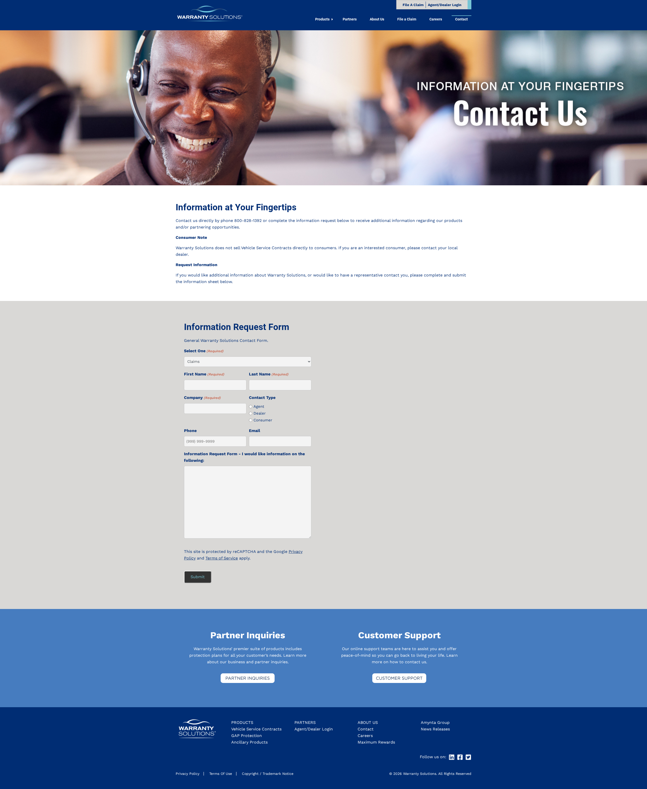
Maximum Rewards (376, 742)
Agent (258, 406)
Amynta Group (435, 722)
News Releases (435, 729)
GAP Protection (246, 735)
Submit (198, 576)
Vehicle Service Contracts (256, 729)
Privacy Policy (187, 774)
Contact (366, 729)
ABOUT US (368, 722)
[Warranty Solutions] (209, 15)
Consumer (262, 420)
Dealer (259, 413)
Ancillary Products (249, 742)
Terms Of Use (220, 774)
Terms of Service (221, 558)
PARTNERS (305, 722)
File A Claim (413, 5)
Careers (365, 735)
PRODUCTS (242, 722)
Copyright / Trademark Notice (267, 774)
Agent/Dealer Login (444, 5)
